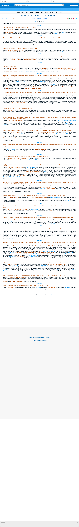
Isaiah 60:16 (39, 203)
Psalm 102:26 (29, 255)
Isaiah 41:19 (34, 167)
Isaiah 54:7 (52, 197)
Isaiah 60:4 (39, 53)
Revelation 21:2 (17, 265)
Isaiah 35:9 (45, 230)
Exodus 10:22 (66, 40)
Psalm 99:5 (12, 176)
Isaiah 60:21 (39, 273)
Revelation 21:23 (44, 251)
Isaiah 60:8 (39, 106)
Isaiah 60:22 (39, 283)
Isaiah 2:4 (9, 149)
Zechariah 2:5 (32, 256)
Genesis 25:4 (42, 81)
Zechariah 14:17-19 (33, 159)
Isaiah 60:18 (39, 225)
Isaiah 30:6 (33, 71)
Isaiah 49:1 (70, 120)
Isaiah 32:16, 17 (52, 223)
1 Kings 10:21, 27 (13, 221)
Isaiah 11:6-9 (39, 230)
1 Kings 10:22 (66, 123)
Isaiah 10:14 (28, 71)
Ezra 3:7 (21, 133)
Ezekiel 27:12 (73, 123)
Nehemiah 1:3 (59, 133)
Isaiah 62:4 (52, 190)
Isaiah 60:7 (39, 90)
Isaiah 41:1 (60, 120)
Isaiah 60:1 (39, 25)
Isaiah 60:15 (39, 193)
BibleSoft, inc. (50, 294)
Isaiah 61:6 (38, 71)
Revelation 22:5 (52, 251)
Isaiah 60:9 (39, 115)
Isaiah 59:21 (67, 200)
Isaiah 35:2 (29, 167)
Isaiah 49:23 (61, 51)
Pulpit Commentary (7, 18)
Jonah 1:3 (5, 124)
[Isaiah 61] (77, 237)
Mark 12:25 (19, 280)
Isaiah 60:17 (39, 215)
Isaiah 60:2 (39, 35)
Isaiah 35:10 (6, 269)
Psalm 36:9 (56, 33)
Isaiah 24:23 (11, 252)
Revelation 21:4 (37, 269)
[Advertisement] (39, 319)
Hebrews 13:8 (12, 256)
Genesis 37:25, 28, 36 (20, 81)
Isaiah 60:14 (39, 180)
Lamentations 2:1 (25, 176)
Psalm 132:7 (18, 176)
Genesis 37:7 (42, 188)
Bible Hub (39, 295)
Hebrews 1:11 (35, 255)
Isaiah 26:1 (11, 238)
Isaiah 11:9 (13, 149)
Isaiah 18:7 (72, 126)
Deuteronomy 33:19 (35, 209)
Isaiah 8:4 (23, 71)
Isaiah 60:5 (39, 62)
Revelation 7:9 (67, 287)
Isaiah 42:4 (65, 120)
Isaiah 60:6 (39, 73)
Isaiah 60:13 (39, 162)
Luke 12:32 (38, 287)
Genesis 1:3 (67, 253)
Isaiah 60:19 (39, 240)
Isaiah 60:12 (39, 154)
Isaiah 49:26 (72, 212)
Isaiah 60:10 (39, 128)
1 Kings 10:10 (53, 84)
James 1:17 (70, 252)
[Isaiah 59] (1, 237)
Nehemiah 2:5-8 (66, 133)
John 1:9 (35, 253)
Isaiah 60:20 (39, 260)
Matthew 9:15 (15, 267)
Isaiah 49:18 (20, 58)
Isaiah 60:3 (39, 46)
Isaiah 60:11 (39, 142)
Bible (3, 18)
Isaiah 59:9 (64, 32)
